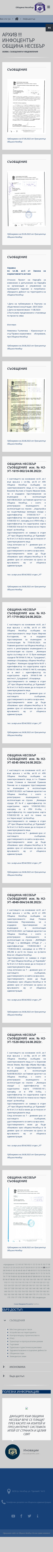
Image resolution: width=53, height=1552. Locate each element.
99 (14, 1279)
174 (47, 1294)
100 (16, 1279)
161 (47, 1291)
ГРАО (12, 1338)
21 (9, 1267)
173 (44, 1294)
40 (9, 1270)
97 (9, 1279)
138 (12, 1288)
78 (9, 1276)
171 (37, 1294)
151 (12, 1291)
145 (37, 1288)
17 (46, 1264)
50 (34, 1270)
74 (46, 1273)
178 (19, 1297)
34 (41, 1267)
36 (46, 1267)
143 (30, 1288)
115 (23, 1282)
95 (4, 1279)
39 (6, 1270)
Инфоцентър (29, 19)
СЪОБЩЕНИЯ (17, 1320)
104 (31, 1279)
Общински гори (17, 1353)
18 (49, 1264)
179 (22, 1297)
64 (21, 1273)
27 (24, 1267)
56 (49, 1270)
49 (31, 1270)
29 (29, 1267)
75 (49, 1273)
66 (26, 1273)
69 (34, 1273)
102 (23, 1279)
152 (16, 1291)
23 (14, 1267)
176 (12, 1297)
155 (26, 1291)
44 (19, 1270)
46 (24, 1270)
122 (47, 1282)
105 (34, 1279)
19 (4, 1267)
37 (49, 1267)
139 (16, 1288)
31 (34, 1267)
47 (26, 1270)
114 (19, 1282)
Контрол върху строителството (25, 1335)
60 (11, 1273)
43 (16, 1270)
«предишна (8, 1264)
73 (44, 1273)
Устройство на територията (23, 1332)
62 (16, 1273)
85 (26, 1276)
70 (36, 1273)
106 (38, 1279)
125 (12, 1285)
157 (33, 1291)
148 (47, 1288)
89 (36, 1276)
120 (40, 1282)
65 (24, 1273)
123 (5, 1285)
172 (40, 1294)
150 (8, 1291)
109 (48, 1279)
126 (16, 1285)
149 (5, 1291)
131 (33, 1285)
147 (44, 1288)
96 (6, 1279)
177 (15, 1297)
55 (46, 1270)
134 (44, 1285)
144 (33, 1288)
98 (11, 1279)
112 (12, 1282)
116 (26, 1282)
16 (44, 1264)
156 (30, 1291)
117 (30, 1282)
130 (30, 1285)
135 (47, 1285)
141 (23, 1288)
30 (31, 1267)
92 (44, 1276)
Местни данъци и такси (21, 1329)
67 (29, 1273)
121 (44, 1282)
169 (30, 1294)
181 (30, 1297)
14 (39, 1264)
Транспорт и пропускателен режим (26, 1341)
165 (16, 1294)
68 (31, 1273)
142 (26, 1288)
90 (39, 1276)
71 (39, 1273)
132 (37, 1285)
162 (5, 1294)
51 (36, 1270)
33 (39, 1267)
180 (26, 1297)
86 (29, 1276)
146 (40, 1288)
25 (19, 1267)
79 (11, 1276)
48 (29, 1270)
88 (34, 1276)
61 (14, 1273)
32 (36, 1267)
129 (26, 1285)
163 (8, 1294)
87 (31, 1276)
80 (14, 1276)
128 (23, 1285)
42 (14, 1270)
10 (29, 1264)
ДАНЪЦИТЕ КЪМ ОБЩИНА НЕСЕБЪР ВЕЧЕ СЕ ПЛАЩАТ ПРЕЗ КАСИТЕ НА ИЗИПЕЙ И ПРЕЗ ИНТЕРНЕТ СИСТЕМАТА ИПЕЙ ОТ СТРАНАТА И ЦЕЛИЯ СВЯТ (27, 1425)
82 (19, 1276)
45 (21, 1270)
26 (21, 1267)
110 (5, 1282)
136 (5, 1288)
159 (40, 1291)
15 (41, 1264)
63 (19, 1273)
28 (26, 1267)
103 (27, 1279)
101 (20, 1279)
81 (16, 1276)
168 (26, 1294)
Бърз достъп (17, 1376)
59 (9, 1273)
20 (6, 1267)
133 (40, 1285)
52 (39, 1270)
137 (8, 1288)
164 (12, 1294)
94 (49, 1276)
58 (6, 1273)
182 (33, 1297)
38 (4, 1270)
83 (21, 1276)
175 (8, 1297)
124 (8, 1285)
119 (37, 1282)
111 (8, 1282)
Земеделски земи (18, 1356)
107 (41, 1279)
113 (16, 1282)
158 (37, 1291)
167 (23, 1294)
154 (23, 1291)
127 (19, 1285)
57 (4, 1273)
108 (45, 1279)
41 (11, 1270)
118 (33, 1282)
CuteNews (36, 1304)
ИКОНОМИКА (17, 1367)
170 (33, 1294)
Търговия (14, 1344)
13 (36, 1264)
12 (34, 1264)
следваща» (40, 1297)
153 (19, 1291)
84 (24, 1276)
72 (41, 1273)
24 (16, 1267)
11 (31, 1264)
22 (11, 1267)
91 (41, 1276)
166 (19, 1294)
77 (6, 1276)
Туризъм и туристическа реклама (26, 1347)
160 (44, 1291)
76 (4, 1276)
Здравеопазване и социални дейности (28, 1350)
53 (41, 1270)
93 (46, 1276)
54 (44, 1270)
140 (19, 1288)
